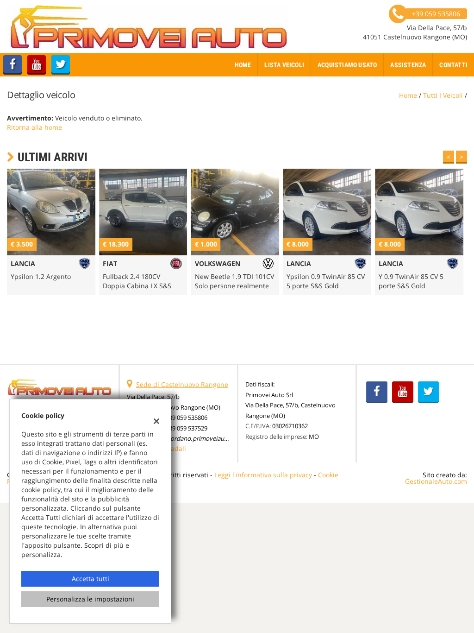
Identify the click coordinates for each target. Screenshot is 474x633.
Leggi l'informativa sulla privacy (263, 474)
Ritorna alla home (34, 127)
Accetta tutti (90, 578)
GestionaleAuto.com (436, 481)
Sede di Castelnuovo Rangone (182, 384)
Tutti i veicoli (443, 95)
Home (243, 65)
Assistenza (408, 65)
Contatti (453, 65)
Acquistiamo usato (347, 65)
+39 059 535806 (186, 417)
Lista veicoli (284, 65)
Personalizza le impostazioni (90, 599)
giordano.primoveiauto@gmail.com (215, 438)
